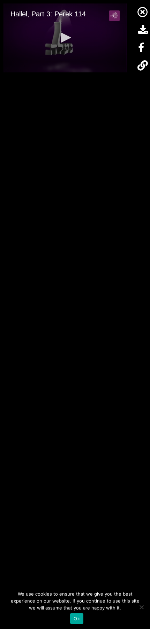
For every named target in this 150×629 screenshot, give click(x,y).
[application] (65, 37)
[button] (65, 37)
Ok (77, 618)
